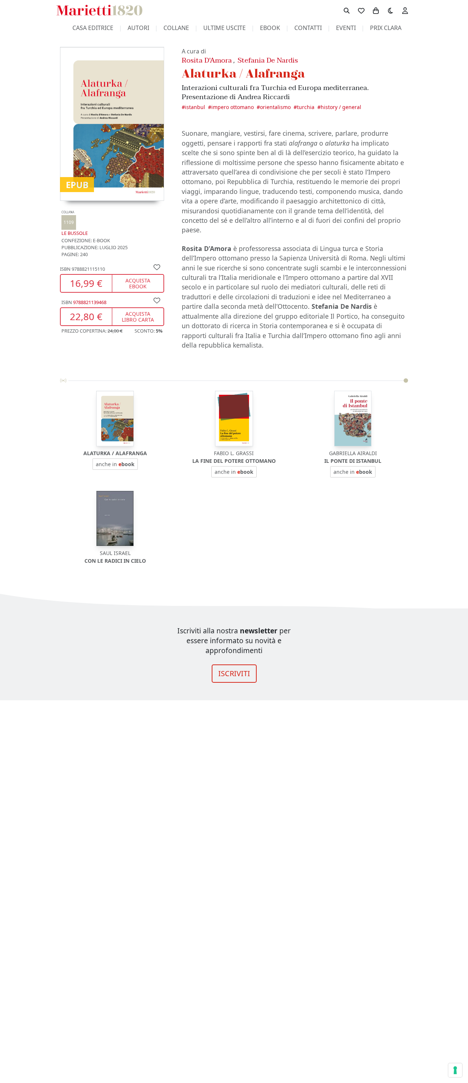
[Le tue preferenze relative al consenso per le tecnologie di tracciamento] (455, 1070)
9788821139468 (89, 302)
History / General (341, 107)
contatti (308, 28)
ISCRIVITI (234, 673)
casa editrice (92, 28)
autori (138, 28)
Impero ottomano (232, 107)
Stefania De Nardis (268, 60)
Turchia (305, 107)
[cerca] (346, 10)
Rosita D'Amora (207, 60)
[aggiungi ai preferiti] (157, 266)
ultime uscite (224, 28)
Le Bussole (74, 223)
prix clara (385, 28)
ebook (270, 28)
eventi (346, 28)
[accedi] (405, 10)
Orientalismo (275, 107)
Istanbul (195, 107)
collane (176, 28)
